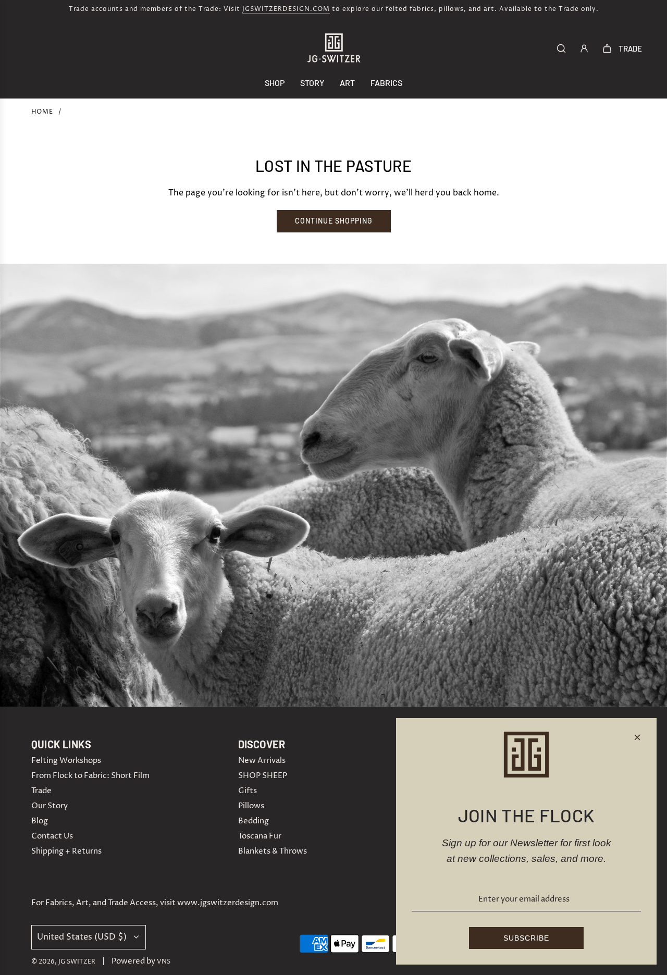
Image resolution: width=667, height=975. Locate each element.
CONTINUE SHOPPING (334, 220)
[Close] (637, 737)
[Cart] (607, 48)
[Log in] (584, 48)
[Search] (561, 48)
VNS (163, 961)
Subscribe (526, 938)
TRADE (630, 48)
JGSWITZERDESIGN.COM (286, 9)
